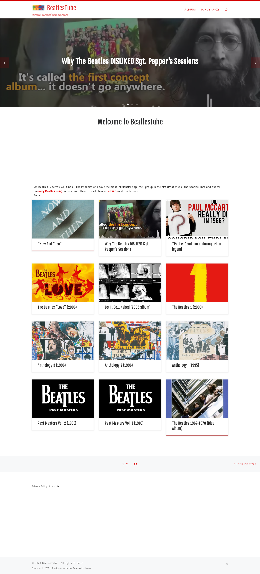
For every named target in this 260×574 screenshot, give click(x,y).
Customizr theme (82, 568)
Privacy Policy (39, 486)
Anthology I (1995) (185, 365)
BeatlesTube (49, 563)
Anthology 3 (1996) (52, 365)
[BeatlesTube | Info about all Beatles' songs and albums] (54, 7)
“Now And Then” (50, 244)
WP (47, 568)
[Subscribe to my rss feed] (227, 564)
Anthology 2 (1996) (119, 365)
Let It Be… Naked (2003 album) (128, 307)
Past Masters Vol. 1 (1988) (124, 423)
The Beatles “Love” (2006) (57, 307)
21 (136, 464)
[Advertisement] (130, 158)
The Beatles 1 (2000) (187, 307)
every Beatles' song (49, 191)
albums (113, 191)
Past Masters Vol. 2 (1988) (57, 423)
